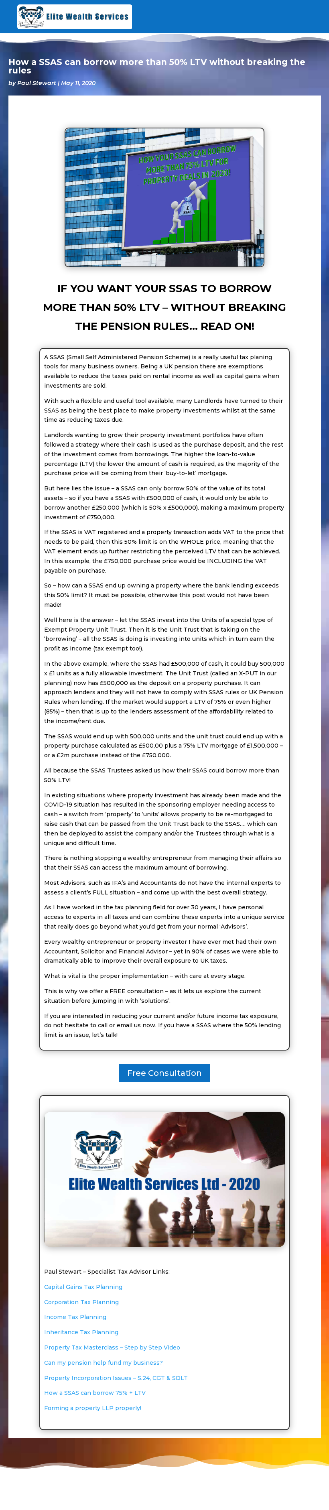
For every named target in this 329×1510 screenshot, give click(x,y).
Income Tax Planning (75, 1317)
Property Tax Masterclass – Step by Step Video (112, 1347)
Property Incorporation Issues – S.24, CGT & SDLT (116, 1378)
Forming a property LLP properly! (92, 1408)
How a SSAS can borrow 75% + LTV (95, 1392)
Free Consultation (164, 1073)
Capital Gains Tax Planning (83, 1287)
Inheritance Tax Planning (81, 1332)
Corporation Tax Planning (81, 1302)
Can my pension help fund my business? (103, 1362)
